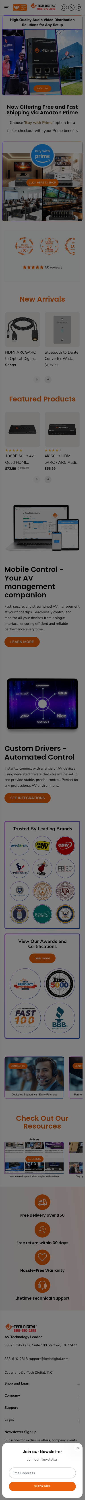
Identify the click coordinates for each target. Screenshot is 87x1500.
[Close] (78, 1448)
